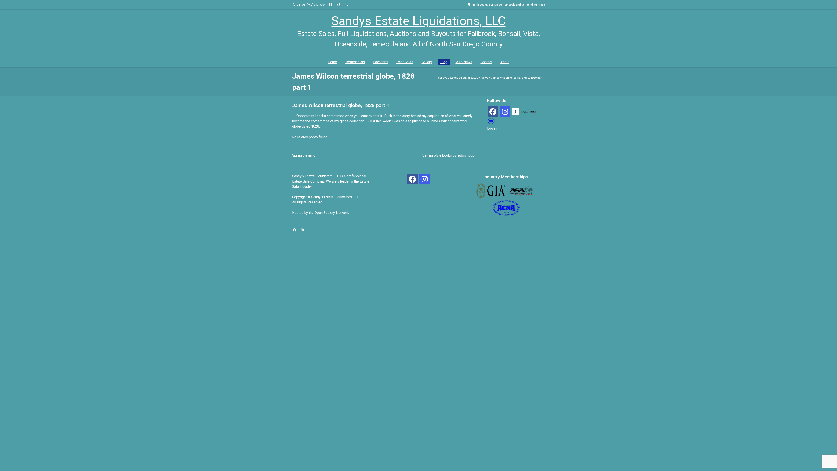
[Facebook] (493, 111)
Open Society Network (332, 213)
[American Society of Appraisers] (533, 111)
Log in (492, 128)
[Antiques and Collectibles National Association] (491, 121)
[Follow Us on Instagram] (338, 5)
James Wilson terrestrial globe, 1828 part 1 (340, 105)
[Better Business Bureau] (515, 111)
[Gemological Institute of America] (524, 111)
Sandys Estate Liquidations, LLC (419, 21)
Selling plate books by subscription (449, 155)
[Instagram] (505, 111)
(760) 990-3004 (316, 4)
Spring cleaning (303, 155)
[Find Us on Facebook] (330, 5)
